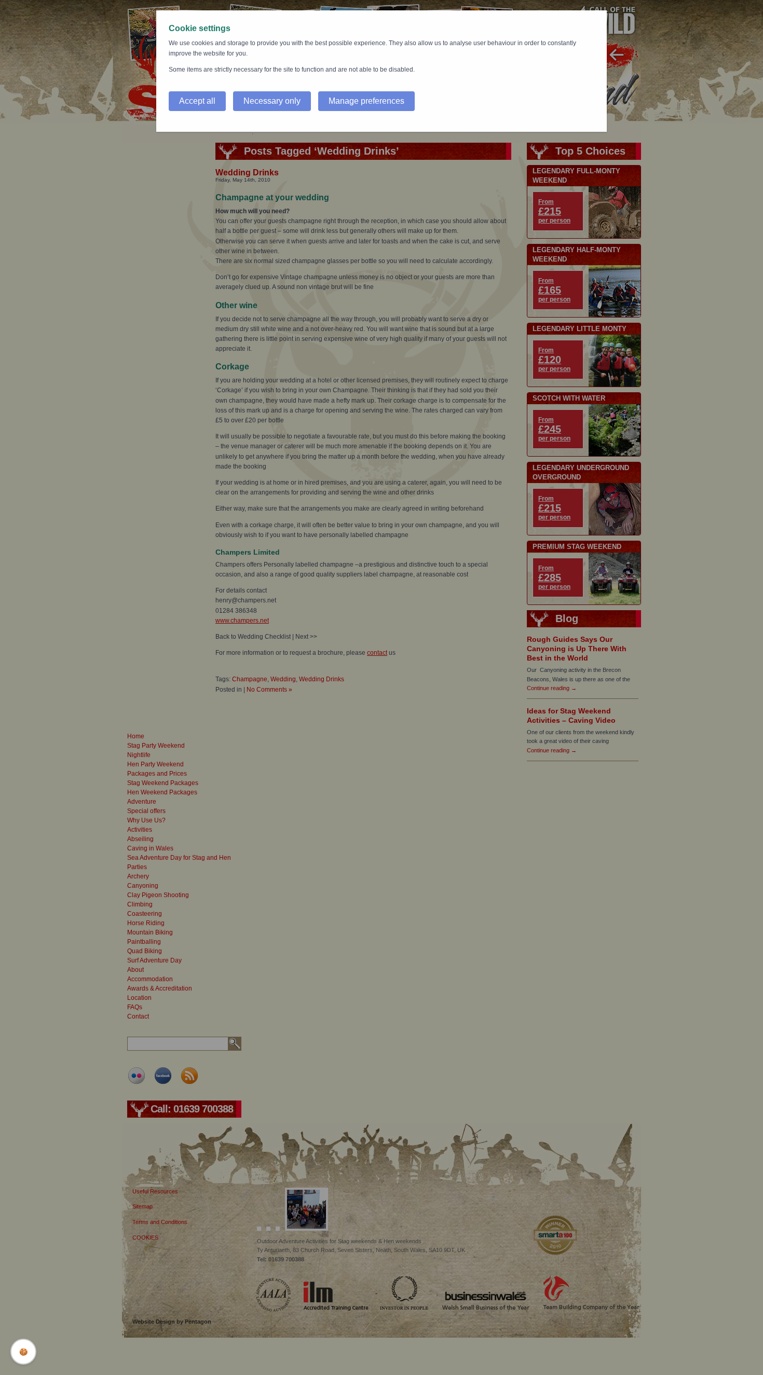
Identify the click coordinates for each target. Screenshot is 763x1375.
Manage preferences (366, 101)
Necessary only (272, 101)
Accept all (197, 101)
